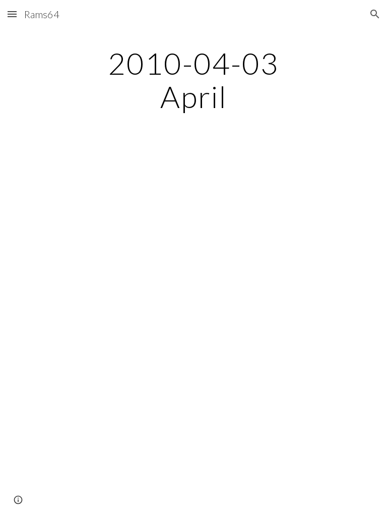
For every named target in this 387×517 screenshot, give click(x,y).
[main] (193, 79)
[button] (12, 14)
